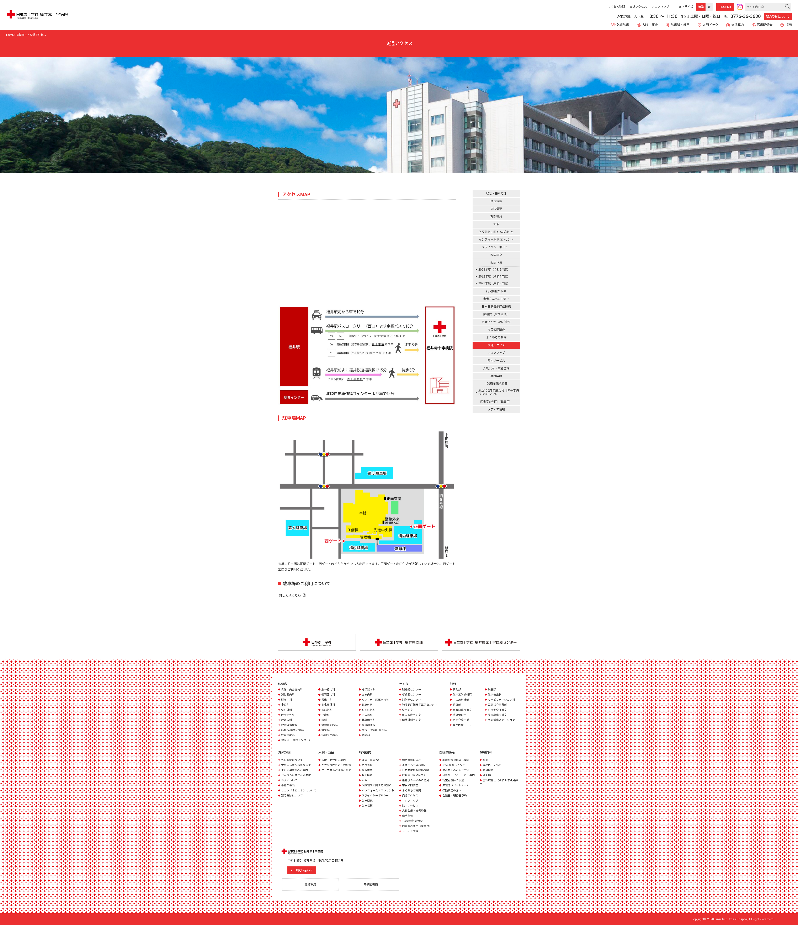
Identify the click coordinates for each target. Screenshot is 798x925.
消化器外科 (328, 704)
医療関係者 (764, 25)
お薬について (289, 780)
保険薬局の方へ (451, 790)
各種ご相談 (288, 785)
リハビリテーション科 (501, 699)
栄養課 (492, 689)
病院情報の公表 (496, 291)
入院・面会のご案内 (333, 760)
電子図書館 (370, 884)
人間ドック (710, 25)
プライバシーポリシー (496, 247)
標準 (701, 7)
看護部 (457, 704)
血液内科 (367, 694)
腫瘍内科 (286, 699)
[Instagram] (740, 7)
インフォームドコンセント (496, 239)
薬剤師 (487, 775)
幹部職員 (496, 216)
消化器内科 (288, 694)
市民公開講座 (496, 330)
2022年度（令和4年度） (494, 276)
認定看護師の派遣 (453, 780)
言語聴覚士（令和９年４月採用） (499, 782)
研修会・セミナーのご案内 (458, 775)
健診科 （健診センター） (296, 740)
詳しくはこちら (290, 595)
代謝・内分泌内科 (292, 689)
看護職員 (488, 770)
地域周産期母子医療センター (419, 704)
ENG (725, 7)
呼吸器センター (411, 694)
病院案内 (737, 25)
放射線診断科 (329, 725)
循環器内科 (328, 694)
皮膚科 (325, 714)
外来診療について (292, 760)
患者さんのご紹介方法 (455, 770)
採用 (789, 25)
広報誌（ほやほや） (496, 314)
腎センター (409, 709)
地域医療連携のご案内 (455, 760)
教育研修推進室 (462, 709)
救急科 (325, 730)
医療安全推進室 (497, 709)
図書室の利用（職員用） (496, 402)
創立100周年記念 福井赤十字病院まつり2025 (498, 392)
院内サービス (496, 360)
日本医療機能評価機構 (496, 306)
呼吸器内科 (368, 689)
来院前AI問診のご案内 (294, 770)
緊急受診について (777, 16)
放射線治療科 (289, 725)
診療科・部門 (680, 25)
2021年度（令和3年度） (494, 283)
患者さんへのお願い (496, 299)
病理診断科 (368, 725)
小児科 (285, 704)
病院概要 (496, 209)
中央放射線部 (461, 699)
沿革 (496, 224)
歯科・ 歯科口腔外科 (374, 730)
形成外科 (326, 709)
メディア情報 (496, 409)
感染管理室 (459, 714)
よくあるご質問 (496, 337)
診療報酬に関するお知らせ (496, 232)
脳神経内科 (328, 689)
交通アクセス (496, 345)
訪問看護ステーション (501, 719)
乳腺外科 (367, 704)
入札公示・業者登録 (496, 368)
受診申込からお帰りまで (296, 765)
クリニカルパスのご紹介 (336, 770)
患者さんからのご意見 (496, 322)
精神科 (366, 735)
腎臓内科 (326, 699)
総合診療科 (288, 735)
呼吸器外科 (288, 714)
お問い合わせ (304, 870)
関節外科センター (413, 719)
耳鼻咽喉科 (368, 719)
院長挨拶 (496, 201)
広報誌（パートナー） (455, 785)
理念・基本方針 (496, 193)
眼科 (324, 719)
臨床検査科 (494, 694)
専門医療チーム (462, 725)
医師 (485, 760)
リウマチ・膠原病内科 (375, 699)
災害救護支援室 (497, 714)
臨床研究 (496, 255)
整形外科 (286, 709)
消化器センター (411, 699)
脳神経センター (411, 689)
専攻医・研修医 (492, 765)
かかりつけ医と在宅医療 (296, 775)
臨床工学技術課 (462, 694)
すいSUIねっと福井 (453, 765)
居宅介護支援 (461, 719)
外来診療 (623, 25)
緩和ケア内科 (329, 735)
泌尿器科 (367, 714)
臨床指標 (496, 262)
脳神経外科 (368, 709)
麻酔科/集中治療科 (292, 730)
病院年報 (496, 376)
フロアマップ (496, 353)
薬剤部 (457, 689)
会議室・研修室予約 (454, 795)
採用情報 (486, 752)
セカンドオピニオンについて (298, 790)
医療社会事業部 (497, 704)
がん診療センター (413, 714)
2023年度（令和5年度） (494, 269)
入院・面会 (650, 25)
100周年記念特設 (496, 384)
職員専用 (310, 884)
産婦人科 (286, 719)
